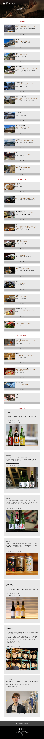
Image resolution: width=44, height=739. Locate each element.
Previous (6, 435)
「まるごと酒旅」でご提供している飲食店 (13, 422)
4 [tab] (24, 713)
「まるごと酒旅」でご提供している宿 (12, 420)
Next (37, 435)
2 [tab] (22, 447)
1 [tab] (20, 447)
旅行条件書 (20, 723)
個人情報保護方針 (25, 723)
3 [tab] (23, 447)
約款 (16, 723)
